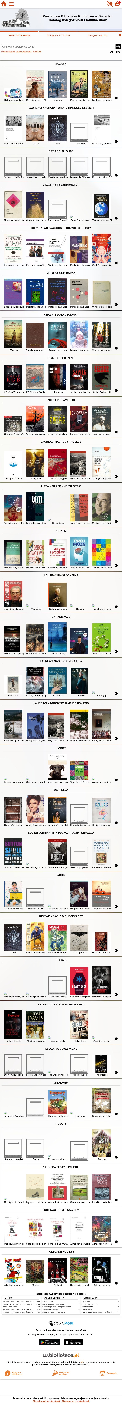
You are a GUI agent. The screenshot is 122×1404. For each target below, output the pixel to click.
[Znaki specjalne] (118, 52)
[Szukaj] (118, 46)
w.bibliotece (75, 1362)
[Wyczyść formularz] (111, 52)
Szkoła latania (47, 1301)
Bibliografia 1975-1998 (58, 35)
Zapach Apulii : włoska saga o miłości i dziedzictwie (100, 1312)
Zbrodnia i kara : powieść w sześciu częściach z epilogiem (24, 1312)
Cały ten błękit (87, 1309)
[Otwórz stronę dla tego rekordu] (14, 93)
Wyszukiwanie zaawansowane (16, 51)
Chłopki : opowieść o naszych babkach (56, 1307)
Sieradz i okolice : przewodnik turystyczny (18, 1304)
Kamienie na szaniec (10, 1307)
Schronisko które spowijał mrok (53, 1312)
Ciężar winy (86, 1301)
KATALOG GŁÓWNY (19, 35)
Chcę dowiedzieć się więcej (46, 1401)
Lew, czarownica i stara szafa (53, 1304)
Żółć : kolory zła (87, 1307)
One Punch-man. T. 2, (90, 1304)
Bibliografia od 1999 (98, 35)
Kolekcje (37, 51)
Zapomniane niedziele (50, 1309)
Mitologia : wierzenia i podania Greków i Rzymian (21, 1301)
